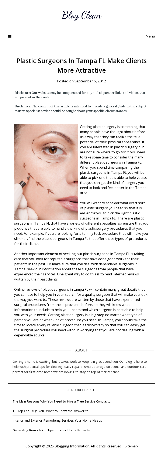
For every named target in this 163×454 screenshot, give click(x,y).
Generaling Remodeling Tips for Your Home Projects (51, 430)
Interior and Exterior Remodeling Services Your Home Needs (57, 420)
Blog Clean (81, 15)
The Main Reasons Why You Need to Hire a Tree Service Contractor (62, 401)
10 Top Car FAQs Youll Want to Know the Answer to (51, 411)
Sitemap (131, 446)
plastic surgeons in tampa (63, 289)
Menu (150, 36)
